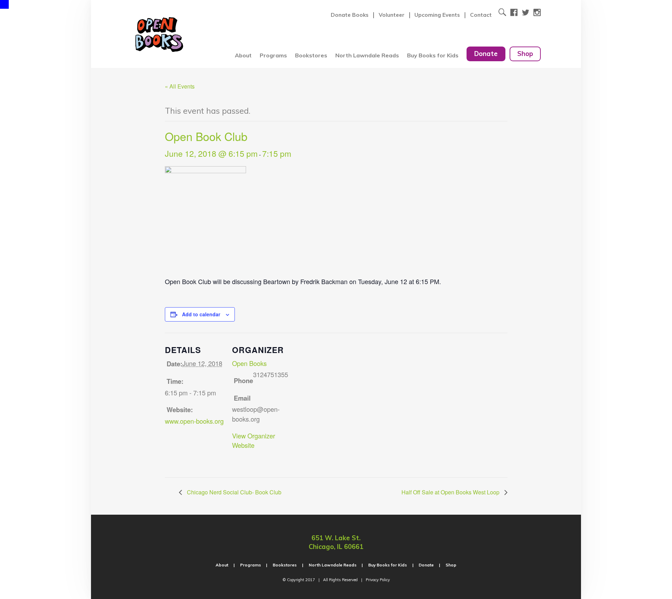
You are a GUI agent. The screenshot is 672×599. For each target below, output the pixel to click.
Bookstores (311, 55)
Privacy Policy (378, 579)
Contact (481, 15)
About (243, 55)
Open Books (249, 363)
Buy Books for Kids (432, 55)
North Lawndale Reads (367, 55)
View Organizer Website (253, 440)
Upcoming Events (437, 15)
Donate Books (350, 15)
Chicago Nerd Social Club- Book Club (233, 492)
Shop (525, 54)
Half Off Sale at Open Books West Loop (451, 492)
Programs (273, 55)
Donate (486, 54)
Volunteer (392, 15)
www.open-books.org (194, 420)
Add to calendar (201, 314)
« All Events (180, 86)
